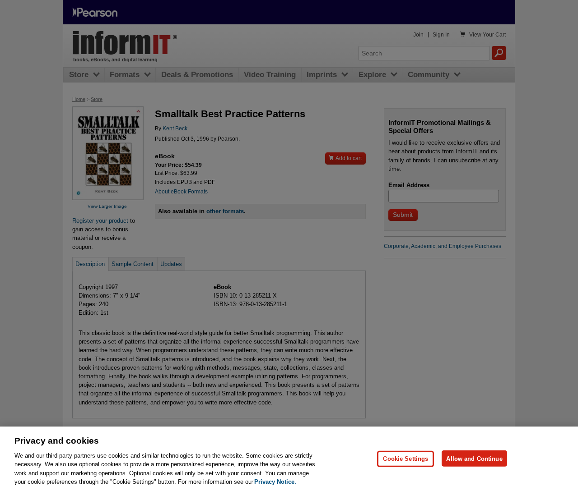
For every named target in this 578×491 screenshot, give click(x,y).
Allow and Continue (474, 458)
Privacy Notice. (275, 481)
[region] (289, 459)
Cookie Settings (405, 458)
